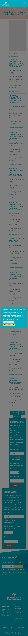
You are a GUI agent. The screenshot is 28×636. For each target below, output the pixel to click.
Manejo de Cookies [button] (9, 322)
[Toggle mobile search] (21, 2)
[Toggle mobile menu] (25, 2)
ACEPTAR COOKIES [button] (9, 324)
